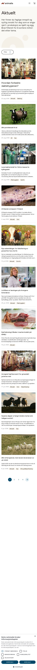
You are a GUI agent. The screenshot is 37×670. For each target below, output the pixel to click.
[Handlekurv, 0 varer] (34, 3)
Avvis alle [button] (27, 662)
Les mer (17, 647)
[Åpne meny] (29, 3)
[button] (18, 667)
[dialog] (18, 652)
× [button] (35, 636)
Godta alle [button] (9, 662)
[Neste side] (27, 479)
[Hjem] (7, 3)
